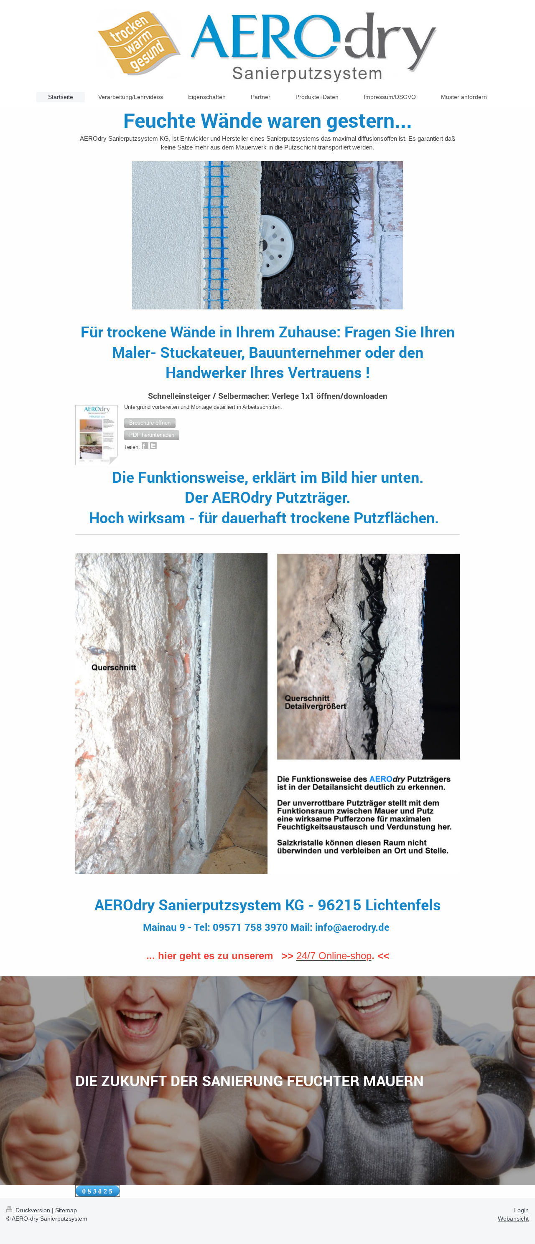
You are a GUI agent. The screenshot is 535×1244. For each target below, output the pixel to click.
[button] (150, 423)
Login (521, 1210)
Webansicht (513, 1218)
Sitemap (66, 1210)
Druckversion (33, 1210)
